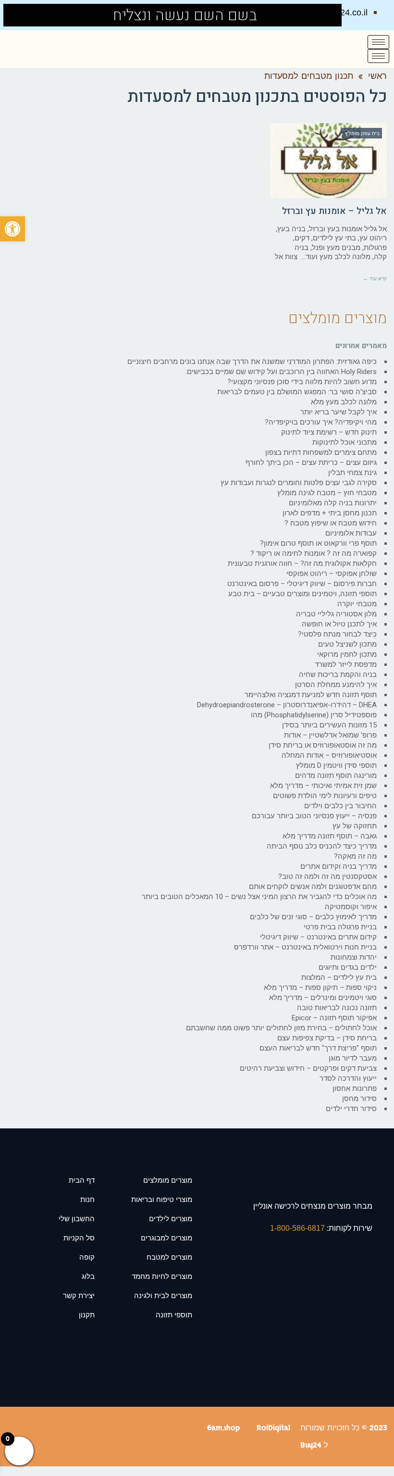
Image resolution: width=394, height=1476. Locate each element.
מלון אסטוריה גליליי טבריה (336, 614)
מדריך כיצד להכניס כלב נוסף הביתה (322, 846)
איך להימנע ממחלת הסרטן (336, 684)
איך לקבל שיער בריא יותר (338, 412)
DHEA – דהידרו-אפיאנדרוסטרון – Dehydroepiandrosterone (287, 704)
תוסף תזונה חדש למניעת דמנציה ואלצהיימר (311, 694)
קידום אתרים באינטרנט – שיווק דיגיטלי (318, 937)
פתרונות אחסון (354, 1088)
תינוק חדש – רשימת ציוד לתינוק (329, 432)
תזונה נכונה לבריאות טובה (337, 1007)
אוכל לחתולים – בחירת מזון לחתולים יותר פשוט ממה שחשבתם (281, 1028)
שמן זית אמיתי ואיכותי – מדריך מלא (323, 785)
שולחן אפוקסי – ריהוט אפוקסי (331, 573)
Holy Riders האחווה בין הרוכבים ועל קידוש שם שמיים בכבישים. (281, 371)
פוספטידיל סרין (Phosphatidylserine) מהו (314, 715)
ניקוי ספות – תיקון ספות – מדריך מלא (320, 987)
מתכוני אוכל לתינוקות (344, 442)
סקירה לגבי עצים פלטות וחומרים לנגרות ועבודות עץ (299, 482)
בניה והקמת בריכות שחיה (338, 674)
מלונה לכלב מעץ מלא (344, 402)
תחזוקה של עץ (354, 826)
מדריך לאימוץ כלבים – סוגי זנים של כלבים (313, 917)
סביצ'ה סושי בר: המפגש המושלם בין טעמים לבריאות (297, 392)
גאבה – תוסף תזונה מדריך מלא (330, 836)
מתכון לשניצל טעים (347, 644)
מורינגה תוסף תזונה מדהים (336, 775)
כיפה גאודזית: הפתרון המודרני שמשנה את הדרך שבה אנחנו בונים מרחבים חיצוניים (252, 361)
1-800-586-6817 (298, 1228)
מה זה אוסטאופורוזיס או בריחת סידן (323, 745)
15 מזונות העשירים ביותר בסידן (329, 725)
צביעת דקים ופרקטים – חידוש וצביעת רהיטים (308, 1068)
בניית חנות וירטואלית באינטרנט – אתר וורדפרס (305, 947)
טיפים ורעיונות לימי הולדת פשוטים (325, 795)
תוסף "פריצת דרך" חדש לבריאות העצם (318, 1048)
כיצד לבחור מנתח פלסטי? (337, 634)
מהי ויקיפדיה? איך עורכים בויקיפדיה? (321, 422)
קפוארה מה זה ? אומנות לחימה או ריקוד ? (313, 553)
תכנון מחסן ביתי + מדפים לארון (330, 513)
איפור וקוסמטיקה (351, 906)
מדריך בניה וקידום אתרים (338, 866)
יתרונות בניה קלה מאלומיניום (333, 503)
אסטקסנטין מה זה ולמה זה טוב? (327, 876)
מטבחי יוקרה (357, 604)
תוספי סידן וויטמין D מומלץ (336, 765)
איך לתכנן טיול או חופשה (339, 624)
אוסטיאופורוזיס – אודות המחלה (329, 755)
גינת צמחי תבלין (352, 472)
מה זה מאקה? (355, 856)
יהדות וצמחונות (354, 957)
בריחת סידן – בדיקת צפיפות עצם (327, 1038)
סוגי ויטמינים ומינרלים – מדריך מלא (323, 997)
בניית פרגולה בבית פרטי (340, 927)
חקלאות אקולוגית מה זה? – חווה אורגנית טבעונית (302, 563)
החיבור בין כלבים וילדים (340, 805)
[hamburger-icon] (378, 42)
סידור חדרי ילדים (351, 1108)
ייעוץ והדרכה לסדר (348, 1078)
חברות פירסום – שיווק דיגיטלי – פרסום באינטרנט (302, 583)
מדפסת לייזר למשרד (346, 664)
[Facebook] (17, 15)
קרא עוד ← (375, 278)
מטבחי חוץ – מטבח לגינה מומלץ (327, 492)
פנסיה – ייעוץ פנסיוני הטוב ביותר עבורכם (314, 816)
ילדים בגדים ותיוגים (348, 967)
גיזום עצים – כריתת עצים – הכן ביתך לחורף (311, 462)
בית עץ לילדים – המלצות (339, 977)
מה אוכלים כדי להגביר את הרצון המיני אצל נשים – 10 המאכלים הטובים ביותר (259, 896)
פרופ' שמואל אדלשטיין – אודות (330, 735)
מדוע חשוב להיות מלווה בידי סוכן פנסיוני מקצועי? (302, 381)
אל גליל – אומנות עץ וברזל (334, 211)
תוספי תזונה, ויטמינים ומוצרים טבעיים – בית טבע (302, 593)
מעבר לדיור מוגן (353, 1058)
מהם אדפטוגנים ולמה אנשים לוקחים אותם (313, 886)
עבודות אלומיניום (351, 533)
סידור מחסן (359, 1098)
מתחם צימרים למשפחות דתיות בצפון (321, 452)
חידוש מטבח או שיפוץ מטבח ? (330, 523)
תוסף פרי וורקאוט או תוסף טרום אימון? (318, 543)
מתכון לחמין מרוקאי (347, 654)
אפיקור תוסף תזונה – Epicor (334, 1017)
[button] (12, 228)
